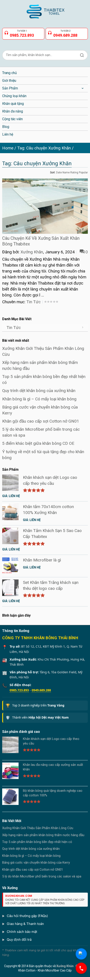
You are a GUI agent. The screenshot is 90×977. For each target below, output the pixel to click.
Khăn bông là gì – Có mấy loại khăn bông (39, 398)
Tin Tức (33, 301)
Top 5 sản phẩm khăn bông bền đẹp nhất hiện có (37, 842)
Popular (83, 172)
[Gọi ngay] (81, 968)
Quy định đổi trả (19, 939)
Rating (74, 172)
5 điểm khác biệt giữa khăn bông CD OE (38, 443)
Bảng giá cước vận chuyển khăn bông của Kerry (36, 862)
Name (66, 172)
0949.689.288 (41, 690)
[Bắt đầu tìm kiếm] (81, 55)
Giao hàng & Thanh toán (25, 924)
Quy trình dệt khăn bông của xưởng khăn (38, 390)
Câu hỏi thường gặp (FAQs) (27, 916)
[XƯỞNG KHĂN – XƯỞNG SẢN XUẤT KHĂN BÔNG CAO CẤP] (45, 10)
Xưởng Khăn (32, 251)
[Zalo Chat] (81, 953)
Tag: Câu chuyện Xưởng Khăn (44, 148)
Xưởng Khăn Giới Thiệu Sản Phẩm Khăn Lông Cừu (37, 828)
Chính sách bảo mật (22, 932)
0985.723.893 (19, 690)
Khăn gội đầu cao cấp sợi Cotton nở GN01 (40, 421)
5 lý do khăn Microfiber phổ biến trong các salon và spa (41, 876)
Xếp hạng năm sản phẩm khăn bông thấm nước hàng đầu (43, 835)
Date (59, 172)
